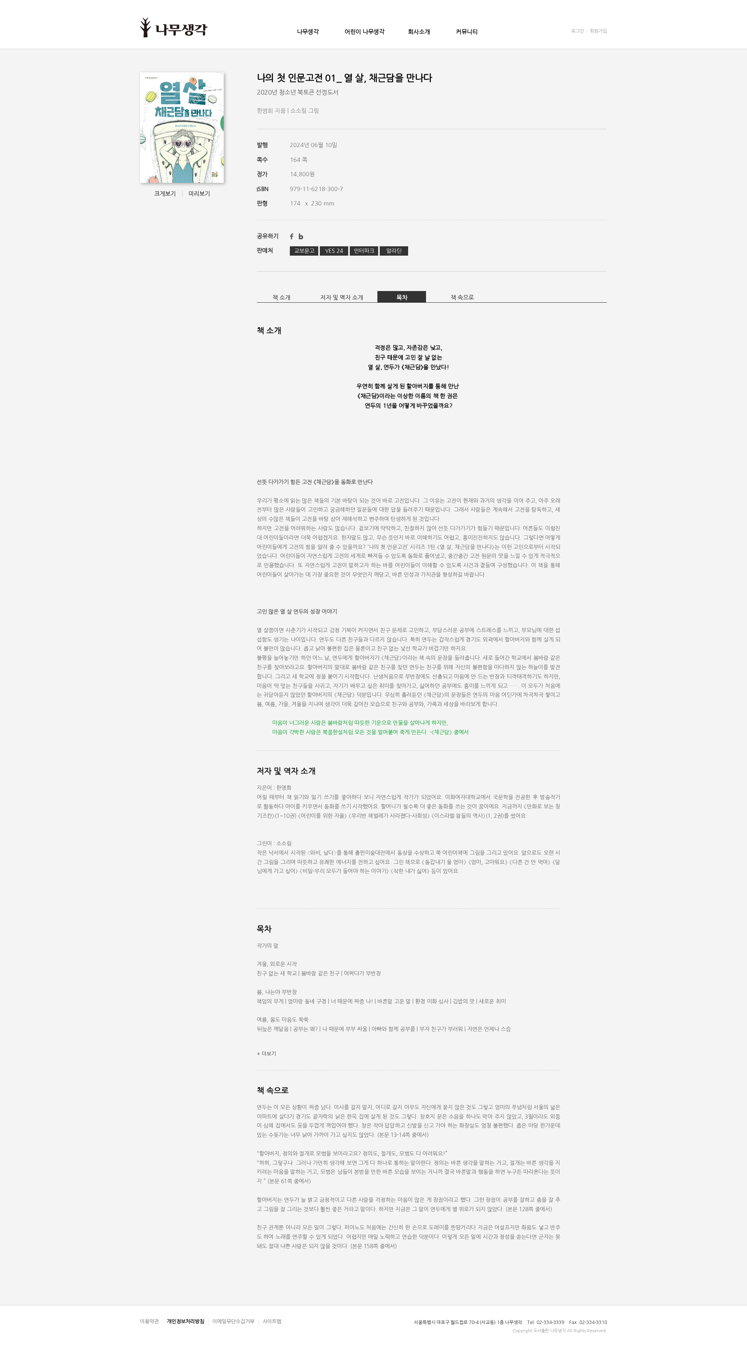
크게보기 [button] (165, 193)
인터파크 (364, 251)
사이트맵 (272, 1321)
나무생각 (308, 32)
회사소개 (419, 32)
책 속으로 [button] (462, 297)
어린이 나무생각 (364, 32)
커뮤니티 (467, 32)
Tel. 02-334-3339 (545, 1322)
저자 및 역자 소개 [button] (341, 297)
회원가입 (598, 31)
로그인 (577, 31)
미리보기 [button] (199, 193)
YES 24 (334, 251)
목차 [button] (401, 297)
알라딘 (394, 251)
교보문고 (304, 251)
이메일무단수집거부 (233, 1321)
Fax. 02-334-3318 (588, 1322)
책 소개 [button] (281, 297)
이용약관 (149, 1321)
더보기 (266, 1053)
